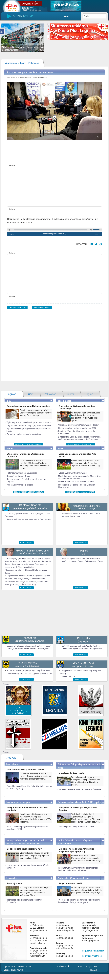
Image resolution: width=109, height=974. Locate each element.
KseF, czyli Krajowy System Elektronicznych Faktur (82, 561)
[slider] (22, 37)
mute (90, 229)
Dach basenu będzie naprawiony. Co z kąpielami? (82, 648)
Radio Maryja (17, 969)
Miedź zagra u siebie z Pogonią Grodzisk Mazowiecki (76, 486)
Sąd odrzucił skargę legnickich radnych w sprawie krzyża (29, 429)
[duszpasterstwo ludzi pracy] (18, 733)
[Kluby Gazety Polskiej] (91, 699)
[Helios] (54, 733)
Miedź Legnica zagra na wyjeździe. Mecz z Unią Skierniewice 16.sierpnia (79, 477)
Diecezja (21, 966)
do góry (63, 966)
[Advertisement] (54, 186)
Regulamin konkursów (93, 950)
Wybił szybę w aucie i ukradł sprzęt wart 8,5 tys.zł (29, 422)
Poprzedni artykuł (17, 307)
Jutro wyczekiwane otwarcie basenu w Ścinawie (79, 789)
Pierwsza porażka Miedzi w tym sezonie (76, 481)
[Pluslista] (66, 5)
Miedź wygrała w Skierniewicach (73, 472)
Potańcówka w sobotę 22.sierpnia (22, 472)
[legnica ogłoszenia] (55, 699)
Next (40, 37)
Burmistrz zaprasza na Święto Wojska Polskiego (81, 645)
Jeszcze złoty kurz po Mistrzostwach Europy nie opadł (29, 645)
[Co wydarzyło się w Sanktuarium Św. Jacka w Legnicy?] (18, 700)
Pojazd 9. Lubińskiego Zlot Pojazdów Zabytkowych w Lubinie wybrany (29, 787)
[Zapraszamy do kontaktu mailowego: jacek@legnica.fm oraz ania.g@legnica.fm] (77, 31)
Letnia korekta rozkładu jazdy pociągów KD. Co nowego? (28, 866)
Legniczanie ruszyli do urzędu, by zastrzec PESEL (29, 425)
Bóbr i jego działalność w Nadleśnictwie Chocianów (24, 901)
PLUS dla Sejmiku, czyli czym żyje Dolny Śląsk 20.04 (28, 670)
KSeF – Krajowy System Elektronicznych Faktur (81, 558)
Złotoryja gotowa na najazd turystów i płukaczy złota (28, 648)
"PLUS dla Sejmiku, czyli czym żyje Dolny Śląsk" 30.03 (29, 673)
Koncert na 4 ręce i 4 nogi (18, 475)
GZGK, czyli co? (68, 676)
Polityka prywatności (92, 955)
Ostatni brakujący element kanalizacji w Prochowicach (29, 519)
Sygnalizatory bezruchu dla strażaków (24, 434)
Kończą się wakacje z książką (20, 484)
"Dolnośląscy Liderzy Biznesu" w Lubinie (76, 826)
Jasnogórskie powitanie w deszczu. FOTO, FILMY (82, 513)
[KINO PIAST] (91, 733)
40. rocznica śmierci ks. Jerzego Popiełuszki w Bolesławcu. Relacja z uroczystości (79, 901)
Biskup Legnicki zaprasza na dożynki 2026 (77, 427)
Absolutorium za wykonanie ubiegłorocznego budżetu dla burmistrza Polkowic (78, 869)
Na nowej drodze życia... (71, 516)
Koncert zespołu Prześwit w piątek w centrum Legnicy (27, 480)
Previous (6, 37)
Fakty (23, 63)
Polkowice (33, 63)
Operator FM (10, 966)
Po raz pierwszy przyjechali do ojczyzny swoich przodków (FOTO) (28, 827)
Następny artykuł (42, 307)
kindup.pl (93, 970)
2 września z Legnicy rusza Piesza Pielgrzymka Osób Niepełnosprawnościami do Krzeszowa (79, 438)
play (9, 229)
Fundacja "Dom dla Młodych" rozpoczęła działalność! (76, 432)
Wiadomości (11, 63)
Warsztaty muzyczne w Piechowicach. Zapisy (78, 424)
